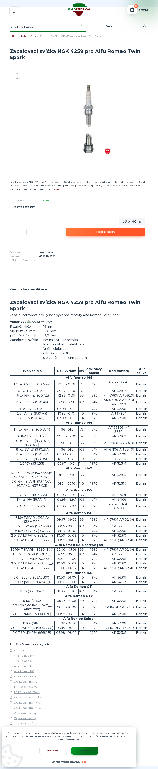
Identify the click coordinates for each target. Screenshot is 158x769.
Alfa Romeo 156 (24, 666)
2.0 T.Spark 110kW (25, 681)
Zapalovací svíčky (25, 713)
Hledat (82, 27)
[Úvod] (79, 10)
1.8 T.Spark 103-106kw (28, 697)
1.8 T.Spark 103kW (25, 686)
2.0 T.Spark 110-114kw (27, 702)
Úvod (15, 36)
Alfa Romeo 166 (24, 671)
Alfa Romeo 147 (24, 655)
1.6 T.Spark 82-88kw (27, 692)
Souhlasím (84, 750)
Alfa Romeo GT (23, 660)
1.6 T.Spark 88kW (25, 676)
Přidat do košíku (105, 231)
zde (84, 762)
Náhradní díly (28, 36)
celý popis (58, 189)
